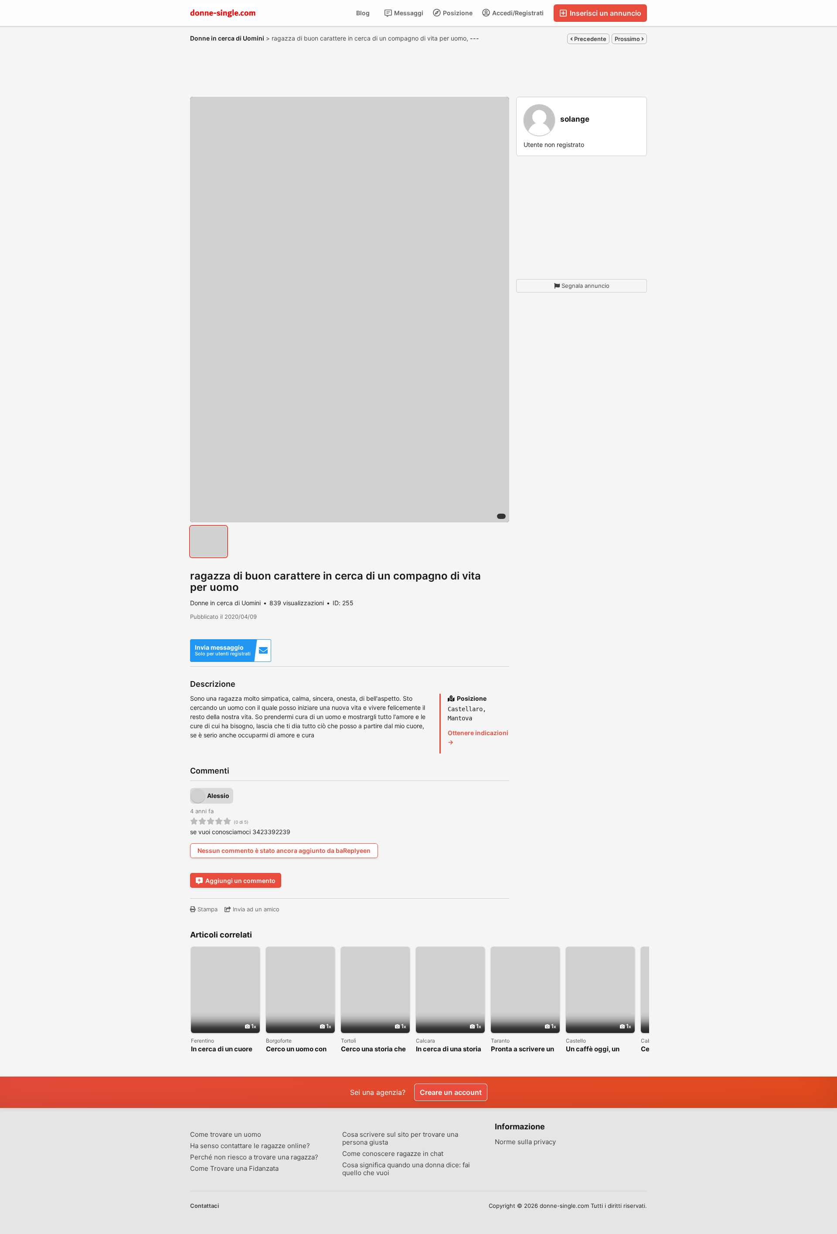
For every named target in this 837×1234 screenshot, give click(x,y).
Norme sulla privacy (525, 1142)
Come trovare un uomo (225, 1135)
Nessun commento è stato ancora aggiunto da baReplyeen (284, 850)
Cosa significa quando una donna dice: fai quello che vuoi (406, 1169)
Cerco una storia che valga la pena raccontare (373, 1049)
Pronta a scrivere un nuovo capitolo (522, 1049)
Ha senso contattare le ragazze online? (250, 1146)
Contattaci (204, 1205)
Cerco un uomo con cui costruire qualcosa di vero (296, 1049)
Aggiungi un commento (240, 880)
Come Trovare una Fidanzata (234, 1169)
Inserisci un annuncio (604, 13)
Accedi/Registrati (517, 13)
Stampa (207, 909)
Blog (363, 13)
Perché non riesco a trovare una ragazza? (254, 1157)
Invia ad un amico (255, 909)
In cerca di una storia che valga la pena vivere (448, 1049)
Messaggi (408, 13)
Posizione (457, 13)
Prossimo (628, 38)
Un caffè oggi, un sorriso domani (592, 1049)
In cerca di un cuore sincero (221, 1049)
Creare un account (451, 1092)
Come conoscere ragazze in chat (392, 1154)
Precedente (589, 38)
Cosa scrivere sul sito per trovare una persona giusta (400, 1138)
